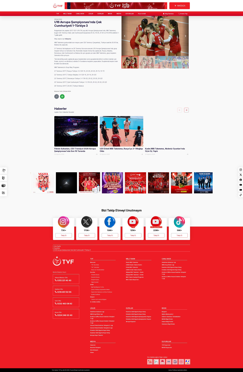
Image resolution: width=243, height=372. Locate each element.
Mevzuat (92, 262)
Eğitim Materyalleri (167, 314)
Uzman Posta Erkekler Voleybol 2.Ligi (101, 328)
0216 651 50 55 (64, 292)
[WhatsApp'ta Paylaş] (62, 96)
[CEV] (187, 361)
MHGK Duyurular (167, 347)
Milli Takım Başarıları (132, 279)
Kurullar (92, 272)
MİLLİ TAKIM (67, 13)
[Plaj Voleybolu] (156, 361)
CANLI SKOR (80, 13)
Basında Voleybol (95, 347)
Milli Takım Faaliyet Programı (135, 277)
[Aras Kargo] (132, 183)
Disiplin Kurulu (95, 279)
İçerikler (57, 248)
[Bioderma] (86, 183)
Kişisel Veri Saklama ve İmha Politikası (101, 292)
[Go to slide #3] (163, 62)
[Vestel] (40, 183)
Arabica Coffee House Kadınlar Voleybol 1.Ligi (174, 273)
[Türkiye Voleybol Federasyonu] (57, 6)
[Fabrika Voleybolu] (150, 361)
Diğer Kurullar (94, 282)
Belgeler (164, 311)
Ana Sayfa (57, 246)
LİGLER (91, 13)
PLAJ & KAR (142, 13)
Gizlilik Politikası (95, 294)
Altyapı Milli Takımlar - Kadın (134, 272)
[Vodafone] (155, 183)
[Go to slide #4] (180, 62)
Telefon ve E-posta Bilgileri (98, 299)
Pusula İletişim (74, 370)
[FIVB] (168, 361)
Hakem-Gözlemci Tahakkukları (171, 316)
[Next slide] (185, 36)
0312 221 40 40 (64, 280)
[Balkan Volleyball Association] (175, 361)
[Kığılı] (201, 183)
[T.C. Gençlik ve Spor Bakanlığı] (181, 361)
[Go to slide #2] (146, 62)
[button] (166, 5)
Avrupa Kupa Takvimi (96, 335)
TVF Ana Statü (95, 265)
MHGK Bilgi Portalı (167, 319)
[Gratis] (109, 183)
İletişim (92, 297)
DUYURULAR (130, 13)
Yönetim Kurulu (95, 274)
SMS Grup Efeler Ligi (168, 265)
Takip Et (63, 235)
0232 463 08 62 (64, 304)
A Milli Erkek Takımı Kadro (134, 269)
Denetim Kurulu (95, 277)
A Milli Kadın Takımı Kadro (134, 265)
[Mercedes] (63, 183)
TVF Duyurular (166, 345)
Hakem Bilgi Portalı (167, 321)
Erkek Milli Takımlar (132, 267)
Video (92, 352)
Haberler (93, 345)
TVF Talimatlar (95, 267)
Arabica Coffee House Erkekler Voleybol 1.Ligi (174, 277)
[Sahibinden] (178, 183)
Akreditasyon (94, 350)
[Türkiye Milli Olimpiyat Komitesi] (162, 361)
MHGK (110, 13)
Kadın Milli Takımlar (132, 262)
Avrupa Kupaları (131, 321)
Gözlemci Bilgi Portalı (168, 324)
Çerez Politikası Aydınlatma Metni (100, 289)
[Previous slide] (125, 36)
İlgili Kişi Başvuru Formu (97, 287)
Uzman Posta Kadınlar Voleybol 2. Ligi (101, 325)
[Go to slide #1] (130, 62)
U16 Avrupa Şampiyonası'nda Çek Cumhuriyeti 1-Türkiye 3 (73, 250)
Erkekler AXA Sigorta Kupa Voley (171, 269)
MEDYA (119, 13)
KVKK (92, 284)
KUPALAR (101, 13)
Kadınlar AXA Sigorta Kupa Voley (171, 267)
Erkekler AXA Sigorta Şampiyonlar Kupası (138, 319)
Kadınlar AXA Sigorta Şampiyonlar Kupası (138, 316)
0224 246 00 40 (64, 315)
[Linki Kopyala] (56, 96)
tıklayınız (68, 39)
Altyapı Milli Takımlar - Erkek (134, 274)
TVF (57, 13)
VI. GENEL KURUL (95, 302)
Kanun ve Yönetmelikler (97, 269)
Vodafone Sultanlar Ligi (169, 262)
